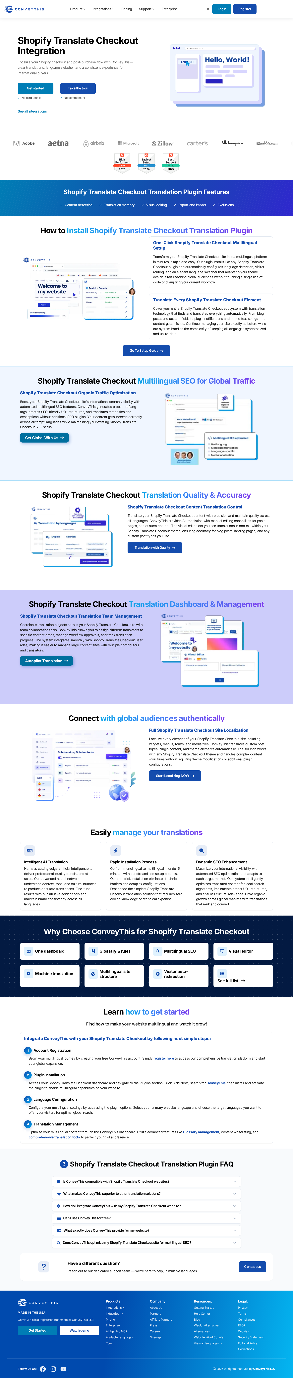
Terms (242, 1313)
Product (76, 9)
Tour (109, 1343)
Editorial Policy (247, 1343)
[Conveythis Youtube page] (63, 1369)
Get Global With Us (41, 437)
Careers (155, 1331)
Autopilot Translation (44, 660)
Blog (197, 1319)
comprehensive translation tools (54, 1137)
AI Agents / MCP (116, 1331)
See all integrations (32, 111)
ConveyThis (216, 1083)
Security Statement (251, 1337)
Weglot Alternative (206, 1325)
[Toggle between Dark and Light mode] (208, 9)
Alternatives (202, 1331)
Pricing (126, 9)
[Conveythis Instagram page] (53, 1369)
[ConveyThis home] (24, 9)
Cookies (243, 1331)
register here (163, 1058)
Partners (155, 1313)
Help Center (202, 1313)
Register (244, 9)
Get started (35, 88)
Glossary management (201, 1132)
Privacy (243, 1307)
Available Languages (119, 1337)
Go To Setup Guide (144, 351)
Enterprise (170, 9)
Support (145, 9)
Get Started (37, 1330)
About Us (156, 1307)
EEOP (241, 1325)
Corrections (246, 1349)
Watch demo (79, 1330)
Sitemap (155, 1337)
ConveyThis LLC (264, 1369)
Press (153, 1325)
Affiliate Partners (161, 1319)
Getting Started (204, 1307)
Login (222, 9)
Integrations (102, 9)
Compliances (246, 1319)
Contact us (252, 1267)
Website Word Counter (209, 1337)
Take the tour (78, 88)
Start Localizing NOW (172, 776)
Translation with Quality (152, 547)
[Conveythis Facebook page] (43, 1369)
